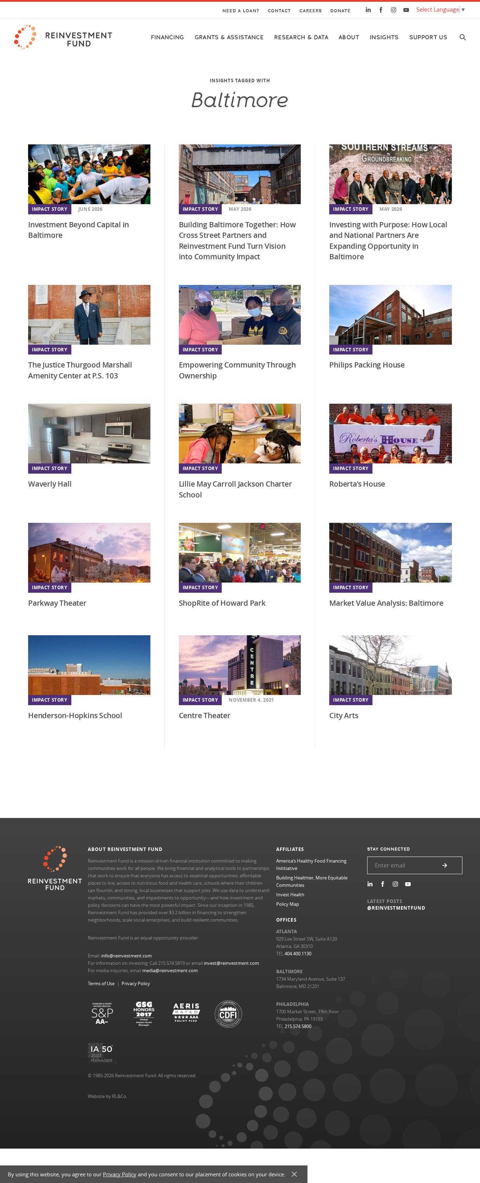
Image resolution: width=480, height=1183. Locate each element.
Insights (384, 37)
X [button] (294, 1174)
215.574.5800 (298, 1026)
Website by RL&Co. (107, 1096)
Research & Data (301, 37)
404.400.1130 (298, 953)
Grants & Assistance (229, 37)
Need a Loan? (240, 11)
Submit (445, 865)
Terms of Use (101, 983)
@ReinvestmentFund (396, 908)
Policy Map (287, 904)
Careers (310, 11)
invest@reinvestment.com (231, 963)
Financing (167, 37)
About (349, 37)
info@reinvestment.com (126, 956)
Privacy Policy (136, 983)
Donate (340, 11)
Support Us (428, 37)
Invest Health (290, 894)
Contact (279, 11)
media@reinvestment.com (170, 970)
